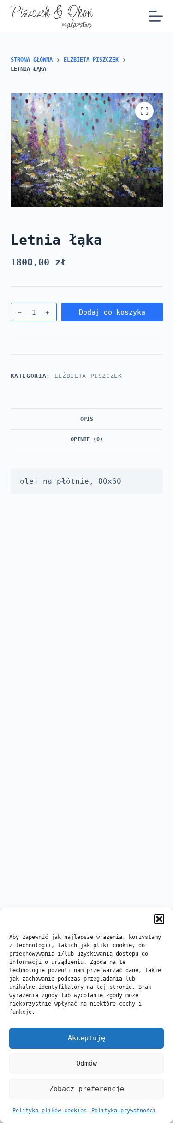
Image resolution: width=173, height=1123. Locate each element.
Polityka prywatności (123, 1110)
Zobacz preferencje (86, 1089)
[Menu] (156, 16)
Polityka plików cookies (49, 1110)
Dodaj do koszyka (112, 312)
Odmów (86, 1063)
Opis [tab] (86, 419)
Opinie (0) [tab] (87, 439)
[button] (159, 919)
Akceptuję (86, 1038)
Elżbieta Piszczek (88, 375)
